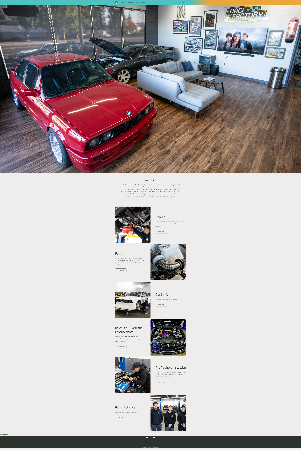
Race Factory (148, 447)
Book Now (120, 417)
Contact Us (172, 196)
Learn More (161, 231)
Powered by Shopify (155, 447)
